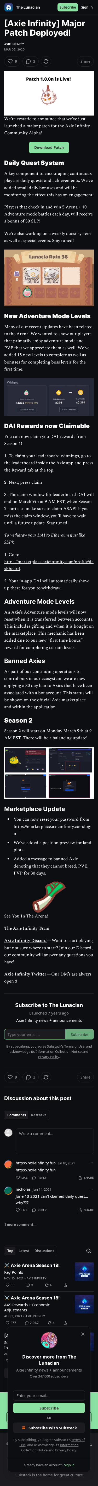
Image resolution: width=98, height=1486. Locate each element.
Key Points (13, 1272)
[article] (49, 1275)
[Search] (88, 1251)
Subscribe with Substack (52, 1427)
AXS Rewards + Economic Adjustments (27, 1307)
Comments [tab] (16, 1115)
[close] (83, 1334)
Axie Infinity (14, 44)
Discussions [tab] (44, 1250)
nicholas (23, 1189)
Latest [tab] (24, 1250)
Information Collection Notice (59, 1051)
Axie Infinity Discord (25, 940)
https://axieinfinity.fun (36, 1162)
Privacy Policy (65, 1450)
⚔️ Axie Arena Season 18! (32, 1297)
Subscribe (68, 7)
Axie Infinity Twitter (25, 974)
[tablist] (26, 1115)
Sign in (87, 7)
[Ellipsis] (91, 1163)
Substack (23, 1474)
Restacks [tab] (38, 1115)
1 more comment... (20, 1224)
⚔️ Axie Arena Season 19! (32, 1265)
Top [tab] (10, 1250)
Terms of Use (74, 1046)
